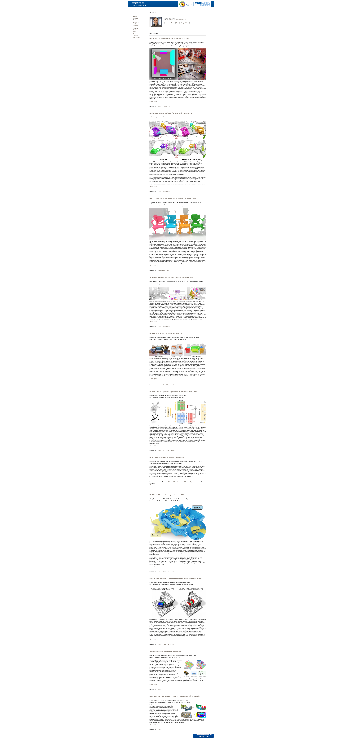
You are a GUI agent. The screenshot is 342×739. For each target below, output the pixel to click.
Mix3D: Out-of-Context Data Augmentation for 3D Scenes (168, 495)
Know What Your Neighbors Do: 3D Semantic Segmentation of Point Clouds (174, 696)
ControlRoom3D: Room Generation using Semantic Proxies (169, 38)
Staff (134, 20)
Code (173, 385)
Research (135, 22)
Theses (135, 30)
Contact (135, 18)
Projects (135, 34)
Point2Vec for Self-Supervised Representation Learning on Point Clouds (173, 391)
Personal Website (169, 23)
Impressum (136, 37)
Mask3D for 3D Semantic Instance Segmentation (165, 333)
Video (169, 488)
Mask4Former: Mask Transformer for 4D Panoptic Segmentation (170, 113)
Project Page (166, 106)
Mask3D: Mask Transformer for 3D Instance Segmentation (182, 482)
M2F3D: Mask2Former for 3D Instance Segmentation (166, 457)
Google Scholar (185, 23)
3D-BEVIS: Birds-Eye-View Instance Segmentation (165, 651)
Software (135, 26)
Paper (159, 106)
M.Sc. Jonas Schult (169, 18)
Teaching (135, 28)
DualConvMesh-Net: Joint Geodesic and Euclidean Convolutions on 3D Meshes (175, 578)
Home (135, 16)
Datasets (135, 35)
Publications (137, 24)
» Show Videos (153, 378)
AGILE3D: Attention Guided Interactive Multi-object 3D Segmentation (172, 198)
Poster (164, 488)
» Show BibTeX (153, 101)
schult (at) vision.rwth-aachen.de (177, 19)
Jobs (134, 31)
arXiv (167, 270)
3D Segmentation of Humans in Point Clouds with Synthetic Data (171, 277)
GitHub (177, 23)
